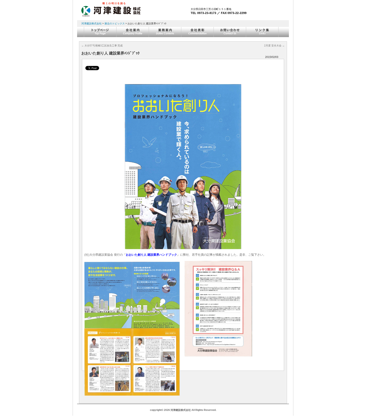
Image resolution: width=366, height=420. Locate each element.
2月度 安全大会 (274, 45)
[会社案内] (132, 32)
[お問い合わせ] (230, 32)
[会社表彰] (197, 32)
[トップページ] (100, 32)
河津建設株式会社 (91, 23)
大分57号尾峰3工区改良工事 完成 (102, 45)
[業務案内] (165, 32)
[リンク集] (262, 32)
